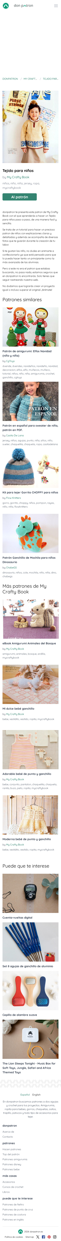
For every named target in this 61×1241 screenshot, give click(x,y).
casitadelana (50, 444)
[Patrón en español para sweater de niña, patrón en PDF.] (30, 401)
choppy (23, 502)
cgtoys (18, 377)
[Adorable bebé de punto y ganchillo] (30, 749)
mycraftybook (12, 188)
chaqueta (29, 444)
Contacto (8, 1136)
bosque (32, 653)
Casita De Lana (15, 435)
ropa (36, 183)
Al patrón (19, 197)
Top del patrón (11, 1154)
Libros (6, 1191)
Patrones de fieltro (13, 1204)
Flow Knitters (13, 497)
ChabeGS (11, 567)
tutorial (7, 373)
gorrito (14, 502)
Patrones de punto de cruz (18, 1209)
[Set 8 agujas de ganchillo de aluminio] (30, 942)
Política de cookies (14, 1237)
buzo (13, 788)
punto (30, 440)
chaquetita (17, 444)
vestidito (14, 719)
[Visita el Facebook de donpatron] (43, 1236)
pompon (41, 502)
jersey (28, 183)
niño (13, 183)
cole (25, 572)
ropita (33, 719)
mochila (33, 572)
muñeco (45, 369)
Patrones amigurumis (15, 1159)
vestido (24, 719)
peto (20, 788)
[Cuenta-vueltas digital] (30, 893)
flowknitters (21, 506)
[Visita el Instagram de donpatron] (54, 1236)
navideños (29, 366)
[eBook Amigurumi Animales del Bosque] (30, 619)
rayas (50, 502)
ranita (6, 788)
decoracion (9, 369)
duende (7, 366)
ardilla (41, 653)
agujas (22, 440)
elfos (19, 369)
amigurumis (38, 373)
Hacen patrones (12, 1149)
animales (21, 653)
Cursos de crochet (13, 1186)
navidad (53, 366)
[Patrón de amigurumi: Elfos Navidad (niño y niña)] (30, 327)
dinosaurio (9, 572)
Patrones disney (12, 1164)
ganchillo (8, 377)
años (43, 440)
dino (53, 572)
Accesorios (9, 1181)
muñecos (34, 369)
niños (6, 183)
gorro (6, 502)
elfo (25, 369)
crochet (50, 373)
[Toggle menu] (55, 5)
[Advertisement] (30, 43)
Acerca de (8, 1131)
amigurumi (9, 653)
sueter (6, 444)
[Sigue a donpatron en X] (37, 1236)
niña (20, 183)
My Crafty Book (18, 177)
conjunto (15, 784)
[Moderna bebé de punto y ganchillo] (30, 814)
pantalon (26, 784)
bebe (5, 719)
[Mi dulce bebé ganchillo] (30, 684)
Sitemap (29, 1237)
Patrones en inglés (13, 1219)
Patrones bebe (11, 1169)
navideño (41, 366)
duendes (17, 366)
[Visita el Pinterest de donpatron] (49, 1236)
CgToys (10, 361)
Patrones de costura (14, 1214)
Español (25, 1094)
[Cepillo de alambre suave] (30, 990)
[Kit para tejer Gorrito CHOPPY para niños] (30, 468)
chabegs (8, 576)
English (36, 1094)
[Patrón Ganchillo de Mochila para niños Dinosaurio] (30, 533)
